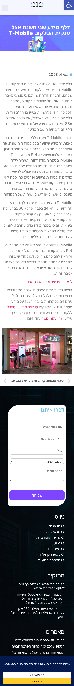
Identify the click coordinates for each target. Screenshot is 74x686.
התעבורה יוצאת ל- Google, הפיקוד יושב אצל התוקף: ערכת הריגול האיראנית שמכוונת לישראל (40, 598)
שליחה (37, 495)
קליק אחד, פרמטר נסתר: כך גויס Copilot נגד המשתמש (42, 586)
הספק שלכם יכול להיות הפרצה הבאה (38, 646)
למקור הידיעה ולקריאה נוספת (49, 281)
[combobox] (60, 439)
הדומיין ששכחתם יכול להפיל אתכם (40, 640)
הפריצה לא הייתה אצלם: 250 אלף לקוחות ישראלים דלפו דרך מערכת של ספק (38, 613)
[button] (69, 5)
